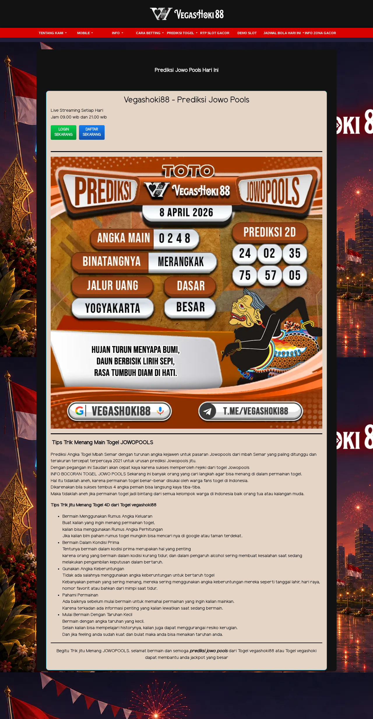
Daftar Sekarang (92, 132)
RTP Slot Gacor (214, 33)
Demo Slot (247, 33)
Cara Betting (148, 33)
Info (116, 33)
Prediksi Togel (181, 33)
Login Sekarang (63, 132)
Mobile (84, 33)
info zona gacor (320, 33)
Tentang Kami (51, 33)
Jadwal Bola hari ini (282, 33)
